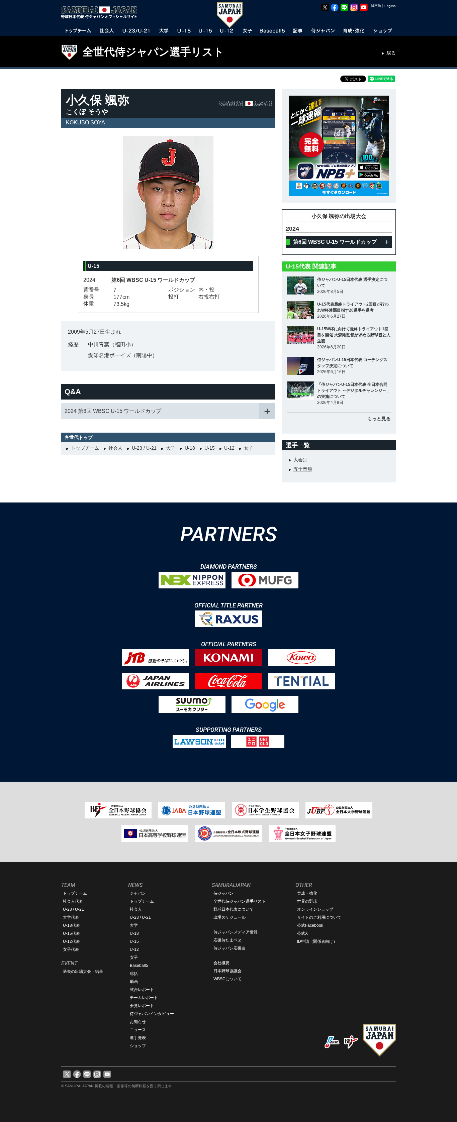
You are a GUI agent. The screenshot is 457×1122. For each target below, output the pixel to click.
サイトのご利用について (319, 917)
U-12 (229, 448)
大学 (170, 448)
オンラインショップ (315, 909)
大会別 (300, 459)
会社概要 (221, 963)
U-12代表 (71, 941)
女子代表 (71, 949)
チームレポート (144, 997)
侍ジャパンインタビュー (152, 1013)
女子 (248, 448)
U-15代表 (71, 933)
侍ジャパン (223, 893)
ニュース (138, 1029)
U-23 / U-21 (144, 448)
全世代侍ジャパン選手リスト (153, 52)
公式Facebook (310, 925)
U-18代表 (71, 925)
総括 (134, 973)
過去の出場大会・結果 (83, 971)
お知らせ (138, 1021)
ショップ (138, 1045)
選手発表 (138, 1037)
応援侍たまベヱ (227, 940)
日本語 (376, 5)
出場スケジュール (229, 917)
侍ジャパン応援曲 (229, 948)
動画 (134, 981)
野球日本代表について (233, 909)
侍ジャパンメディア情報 (235, 932)
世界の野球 (307, 901)
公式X (302, 933)
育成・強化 (307, 893)
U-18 (190, 448)
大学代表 (71, 917)
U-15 (209, 448)
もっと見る (379, 418)
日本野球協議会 (227, 971)
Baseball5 (139, 965)
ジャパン (138, 893)
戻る (391, 52)
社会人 (115, 448)
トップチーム (85, 448)
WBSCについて (227, 979)
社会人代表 (73, 901)
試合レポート (142, 989)
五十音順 (302, 469)
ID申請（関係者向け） (317, 941)
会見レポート (142, 1005)
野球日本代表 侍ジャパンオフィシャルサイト (101, 12)
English (390, 6)
